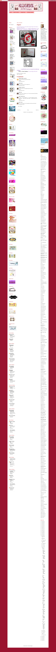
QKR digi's (42, 429)
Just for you (42, 344)
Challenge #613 (12, 367)
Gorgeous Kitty (42, 307)
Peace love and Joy (43, 579)
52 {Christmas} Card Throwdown (12, 471)
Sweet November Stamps (44, 472)
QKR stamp (42, 430)
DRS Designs (42, 268)
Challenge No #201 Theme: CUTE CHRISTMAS (12, 356)
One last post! (11, 416)
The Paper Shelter (12, 399)
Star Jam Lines (42, 463)
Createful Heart (42, 235)
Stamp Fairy (42, 458)
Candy (41, 198)
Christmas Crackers (43, 213)
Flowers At (42, 287)
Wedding (42, 509)
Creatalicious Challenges (11, 349)
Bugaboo (42, 194)
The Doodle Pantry (43, 486)
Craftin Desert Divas (43, 225)
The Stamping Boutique (44, 490)
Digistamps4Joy (43, 260)
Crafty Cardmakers (12, 358)
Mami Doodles (42, 380)
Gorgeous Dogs (42, 306)
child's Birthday (43, 205)
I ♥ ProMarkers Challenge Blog (12, 366)
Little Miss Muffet (43, 371)
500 (10, 346)
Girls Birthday (42, 303)
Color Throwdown (12, 403)
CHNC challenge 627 (12, 450)
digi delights (42, 250)
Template (42, 481)
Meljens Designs (43, 383)
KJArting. (42, 349)
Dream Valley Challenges (11, 339)
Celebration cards (43, 204)
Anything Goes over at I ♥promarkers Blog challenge (43, 572)
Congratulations (43, 220)
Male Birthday (42, 379)
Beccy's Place (42, 176)
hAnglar (42, 315)
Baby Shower (43, 548)
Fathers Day (42, 276)
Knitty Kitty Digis (43, 353)
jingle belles (11, 475)
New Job (42, 401)
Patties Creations (43, 414)
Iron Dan (42, 338)
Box (41, 191)
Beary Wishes (42, 175)
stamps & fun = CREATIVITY (12, 345)
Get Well (42, 295)
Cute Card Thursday (12, 415)
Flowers (43, 575)
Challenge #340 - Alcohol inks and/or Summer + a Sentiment (12, 412)
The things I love (12, 87)
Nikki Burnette (42, 404)
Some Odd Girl (42, 452)
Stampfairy (42, 462)
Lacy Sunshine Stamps (43, 356)
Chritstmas (42, 216)
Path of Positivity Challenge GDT (43, 412)
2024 (42, 522)
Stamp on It (42, 459)
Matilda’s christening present (14, 32)
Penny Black (42, 415)
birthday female (43, 184)
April (43, 630)
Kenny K (42, 348)
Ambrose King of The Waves (43, 595)
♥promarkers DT (43, 156)
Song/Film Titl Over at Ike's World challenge (43, 557)
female (41, 280)
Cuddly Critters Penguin (44, 240)
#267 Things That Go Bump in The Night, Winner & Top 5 (12, 360)
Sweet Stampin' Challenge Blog (12, 437)
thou (41, 495)
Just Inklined (42, 345)
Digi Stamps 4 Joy (43, 259)
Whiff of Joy (42, 512)
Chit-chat (42, 209)
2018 (42, 530)
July (43, 544)
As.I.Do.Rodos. (43, 28)
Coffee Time (42, 217)
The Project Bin (43, 489)
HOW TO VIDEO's (16, 12)
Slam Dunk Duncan (43, 449)
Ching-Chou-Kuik (43, 208)
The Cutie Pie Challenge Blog (12, 353)
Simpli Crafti (11, 41)
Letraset (42, 365)
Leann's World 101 (43, 359)
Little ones (42, 372)
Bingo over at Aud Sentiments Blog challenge (43, 566)
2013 (42, 636)
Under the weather (43, 600)
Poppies (43, 581)
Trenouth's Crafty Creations (12, 48)
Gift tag (42, 299)
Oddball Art (42, 405)
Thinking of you (43, 492)
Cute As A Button (43, 242)
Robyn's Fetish (42, 434)
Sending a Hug (42, 442)
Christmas (42, 212)
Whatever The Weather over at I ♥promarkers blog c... (43, 585)
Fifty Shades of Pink (43, 283)
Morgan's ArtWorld (43, 393)
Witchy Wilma (42, 516)
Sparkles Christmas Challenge (12, 479)
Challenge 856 (11, 442)
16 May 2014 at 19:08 (21, 100)
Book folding (42, 187)
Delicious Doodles (43, 247)
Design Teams (23, 12)
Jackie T (20, 102)
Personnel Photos (43, 421)
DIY (41, 263)
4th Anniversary (43, 622)
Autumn (42, 172)
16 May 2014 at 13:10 (21, 94)
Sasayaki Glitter (43, 438)
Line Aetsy (42, 366)
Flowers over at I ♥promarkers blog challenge (43, 552)
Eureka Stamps (42, 272)
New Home (42, 400)
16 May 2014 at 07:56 (21, 81)
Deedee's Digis (42, 246)
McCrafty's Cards (21, 87)
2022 (42, 525)
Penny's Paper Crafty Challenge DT (43, 419)
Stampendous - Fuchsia (14, 37)
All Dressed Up (42, 165)
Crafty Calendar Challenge (12, 335)
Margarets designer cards (22, 78)
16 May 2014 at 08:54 (21, 85)
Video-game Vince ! (43, 577)
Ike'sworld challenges (11, 379)
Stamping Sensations (12, 458)
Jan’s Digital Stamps (43, 339)
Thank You (42, 482)
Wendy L (20, 83)
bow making (42, 190)
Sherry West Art (43, 448)
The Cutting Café (43, 485)
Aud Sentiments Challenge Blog (12, 410)
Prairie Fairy (20, 74)
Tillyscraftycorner (12, 81)
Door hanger (42, 264)
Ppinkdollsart (42, 426)
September (43, 541)
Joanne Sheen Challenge (44, 342)
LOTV (41, 375)
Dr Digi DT (42, 267)
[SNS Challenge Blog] (13, 298)
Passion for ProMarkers (11, 370)
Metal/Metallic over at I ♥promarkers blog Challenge (43, 612)
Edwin (41, 271)
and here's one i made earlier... (12, 55)
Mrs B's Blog (11, 35)
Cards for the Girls (43, 199)
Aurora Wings (42, 171)
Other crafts (42, 409)
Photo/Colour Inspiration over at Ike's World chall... (43, 591)
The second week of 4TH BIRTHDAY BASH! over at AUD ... (43, 626)
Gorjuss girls (42, 310)
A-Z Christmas (42, 161)
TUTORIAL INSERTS (30, 12)
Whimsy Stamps (43, 513)
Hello (41, 318)
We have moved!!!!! (12, 453)
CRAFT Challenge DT (43, 223)
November (43, 538)
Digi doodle (42, 251)
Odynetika (42, 408)
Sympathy (42, 474)
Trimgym (42, 500)
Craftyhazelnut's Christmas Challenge (12, 449)
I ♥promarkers (42, 327)
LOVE (41, 376)
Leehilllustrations (43, 362)
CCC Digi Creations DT (44, 202)
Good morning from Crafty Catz (14, 84)
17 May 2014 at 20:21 (21, 104)
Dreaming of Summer (14, 89)
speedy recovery (42, 453)
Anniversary (42, 166)
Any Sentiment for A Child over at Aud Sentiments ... (43, 606)
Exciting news (43, 619)
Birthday (42, 183)
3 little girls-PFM (14, 69)
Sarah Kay (42, 437)
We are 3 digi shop (43, 508)
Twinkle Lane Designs (43, 504)
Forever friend (42, 290)
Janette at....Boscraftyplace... (12, 74)
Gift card (42, 298)
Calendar (42, 195)
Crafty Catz (11, 425)
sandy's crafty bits (21, 96)
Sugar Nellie (42, 469)
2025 (42, 521)
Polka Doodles (42, 425)
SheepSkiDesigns (43, 445)
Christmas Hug (43, 598)
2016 (42, 532)
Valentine (42, 505)
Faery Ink (42, 275)
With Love (42, 517)
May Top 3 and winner (12, 459)
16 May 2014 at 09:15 (21, 90)
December (43, 536)
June (43, 545)
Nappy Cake (42, 397)
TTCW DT (42, 501)
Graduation (42, 311)
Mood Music (42, 392)
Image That (42, 335)
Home (11, 12)
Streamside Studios (43, 468)
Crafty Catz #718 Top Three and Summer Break (12, 427)
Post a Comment (20, 106)
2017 (42, 531)
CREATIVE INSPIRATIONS (12, 391)
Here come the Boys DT (44, 319)
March (43, 631)
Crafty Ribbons (42, 230)
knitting (42, 352)
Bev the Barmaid (43, 180)
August (43, 543)
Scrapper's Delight (43, 441)
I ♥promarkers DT (43, 328)
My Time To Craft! (12, 374)
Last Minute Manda (43, 358)
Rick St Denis (42, 433)
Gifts (41, 302)
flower (41, 284)
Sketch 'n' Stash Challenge (23, 71)
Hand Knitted (42, 314)
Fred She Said (42, 291)
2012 (42, 637)
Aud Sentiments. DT (43, 169)
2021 (42, 526)
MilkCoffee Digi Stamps (44, 386)
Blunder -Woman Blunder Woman (43, 617)
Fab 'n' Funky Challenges (12, 395)
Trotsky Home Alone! (43, 561)
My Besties (42, 396)
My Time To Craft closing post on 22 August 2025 (12, 376)
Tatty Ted (42, 478)
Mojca (19, 92)
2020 (42, 527)
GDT (41, 294)
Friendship (43, 582)
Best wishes (42, 179)
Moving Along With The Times (12, 387)
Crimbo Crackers (12, 487)
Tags (41, 477)
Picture (41, 422)
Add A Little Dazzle (43, 162)
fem (41, 279)
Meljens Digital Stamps (43, 384)
